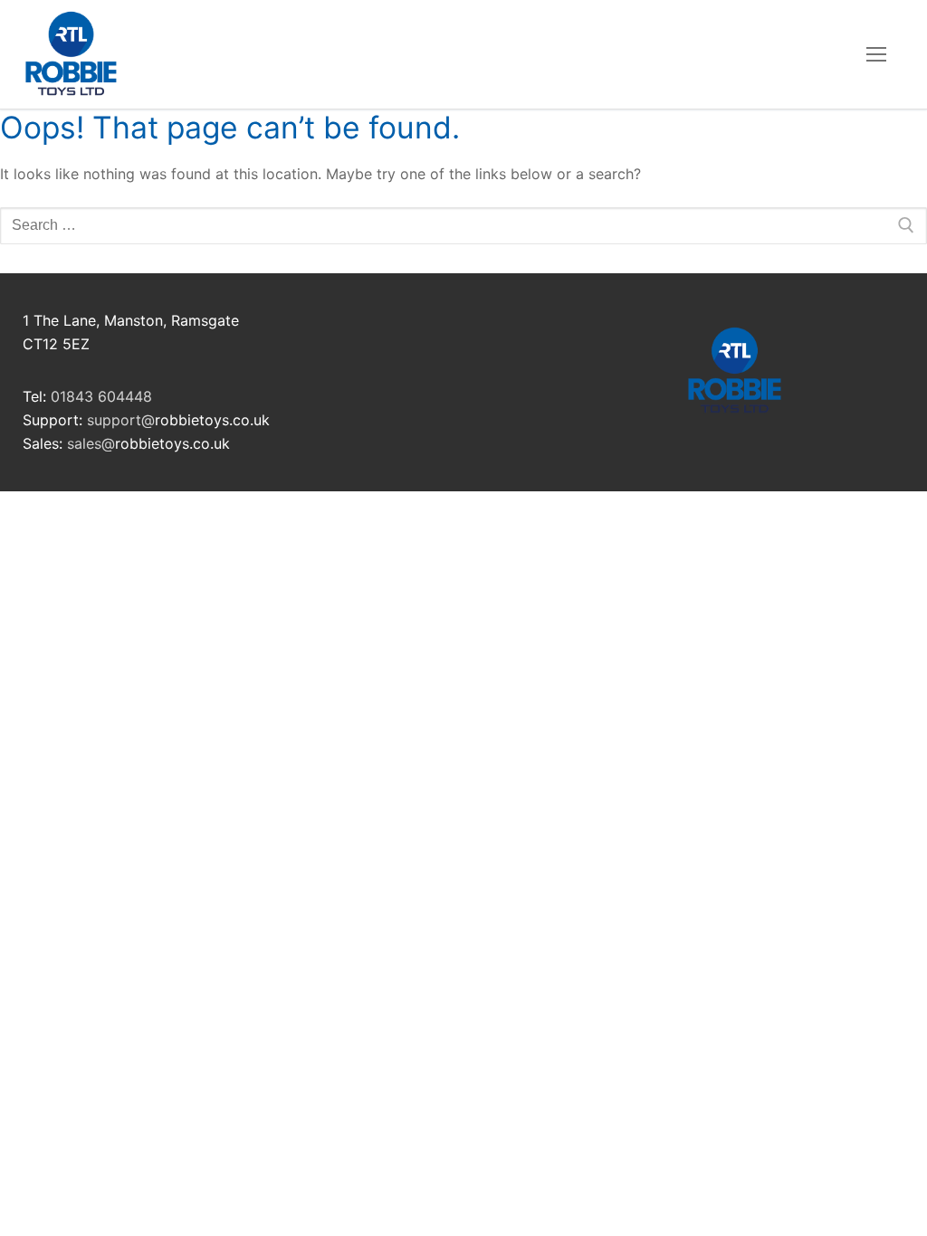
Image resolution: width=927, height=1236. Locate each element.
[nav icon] (876, 54)
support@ (121, 420)
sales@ (91, 443)
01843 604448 (101, 396)
